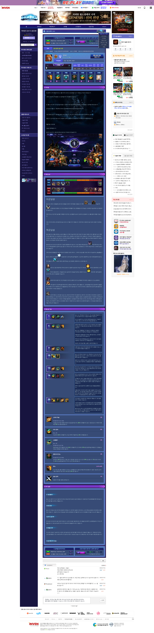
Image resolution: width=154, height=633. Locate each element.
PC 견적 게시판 (26, 128)
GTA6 (23, 175)
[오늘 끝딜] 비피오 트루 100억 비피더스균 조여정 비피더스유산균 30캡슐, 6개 (123, 209)
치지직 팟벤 (25, 60)
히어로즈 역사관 (26, 84)
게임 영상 (24, 154)
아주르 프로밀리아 (26, 170)
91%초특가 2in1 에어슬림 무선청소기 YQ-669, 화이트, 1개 (123, 203)
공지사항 (107, 619)
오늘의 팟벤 (25, 122)
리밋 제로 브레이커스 (27, 167)
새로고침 (129, 129)
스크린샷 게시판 (26, 78)
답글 (101, 570)
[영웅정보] (39, 26)
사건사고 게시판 (26, 92)
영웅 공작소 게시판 (26, 89)
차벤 (23, 143)
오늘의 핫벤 (25, 120)
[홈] (26, 26)
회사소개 (47, 619)
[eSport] (104, 26)
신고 (104, 570)
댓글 (104, 46)
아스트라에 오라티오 (27, 173)
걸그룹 (23, 146)
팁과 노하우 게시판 (26, 58)
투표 (71, 41)
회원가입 (25, 41)
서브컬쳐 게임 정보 (26, 157)
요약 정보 (103, 36)
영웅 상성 (103, 40)
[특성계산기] (52, 26)
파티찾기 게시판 (26, 86)
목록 (103, 560)
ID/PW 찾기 (32, 41)
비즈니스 (53, 619)
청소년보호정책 (78, 619)
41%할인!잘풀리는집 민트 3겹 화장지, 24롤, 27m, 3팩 (123, 214)
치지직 (23, 140)
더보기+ (131, 36)
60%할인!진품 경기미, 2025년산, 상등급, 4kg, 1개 (123, 211)
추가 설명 (103, 44)
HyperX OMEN (25, 159)
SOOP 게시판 (25, 63)
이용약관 (60, 619)
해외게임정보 (25, 151)
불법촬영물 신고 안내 (88, 619)
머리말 (104, 38)
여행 (23, 149)
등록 (102, 600)
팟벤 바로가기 (25, 138)
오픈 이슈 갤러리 (26, 117)
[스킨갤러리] (78, 26)
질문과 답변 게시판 (26, 73)
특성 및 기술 (104, 42)
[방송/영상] (91, 26)
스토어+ (131, 55)
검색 (35, 45)
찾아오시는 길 (99, 619)
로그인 (139, 7)
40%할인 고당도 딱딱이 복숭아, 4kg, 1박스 (123, 206)
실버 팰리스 (25, 165)
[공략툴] (65, 26)
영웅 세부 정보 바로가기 (97, 56)
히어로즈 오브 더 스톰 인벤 (28, 31)
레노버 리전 (25, 162)
